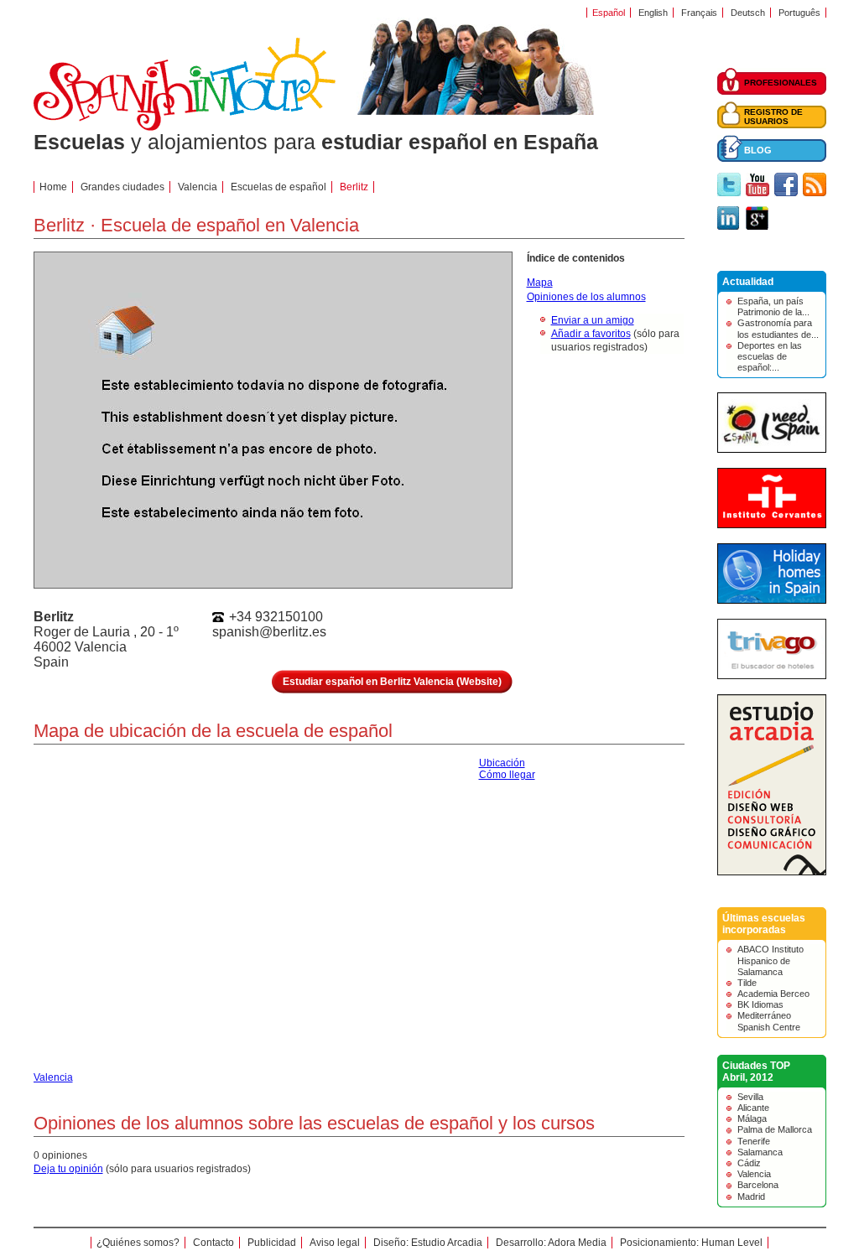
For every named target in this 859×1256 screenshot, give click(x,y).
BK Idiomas (760, 1004)
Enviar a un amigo (592, 320)
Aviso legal (335, 1242)
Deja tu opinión (68, 1169)
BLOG (758, 150)
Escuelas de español (278, 187)
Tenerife (753, 1141)
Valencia (754, 1174)
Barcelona (757, 1185)
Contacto (213, 1242)
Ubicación (502, 763)
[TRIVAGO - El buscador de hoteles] (771, 676)
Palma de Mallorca (774, 1129)
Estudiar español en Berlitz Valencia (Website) (392, 682)
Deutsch (748, 13)
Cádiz (749, 1163)
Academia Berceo (773, 994)
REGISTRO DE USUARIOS (773, 116)
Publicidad (271, 1242)
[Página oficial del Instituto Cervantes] (771, 525)
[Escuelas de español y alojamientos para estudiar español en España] (185, 127)
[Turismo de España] (771, 449)
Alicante (753, 1108)
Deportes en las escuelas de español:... (769, 356)
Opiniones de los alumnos (586, 297)
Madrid (751, 1196)
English (653, 13)
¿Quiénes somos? (138, 1242)
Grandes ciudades (122, 187)
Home (53, 187)
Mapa (540, 282)
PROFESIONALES (780, 82)
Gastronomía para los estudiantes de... (778, 328)
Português (799, 13)
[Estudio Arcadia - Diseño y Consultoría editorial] (771, 872)
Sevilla (750, 1097)
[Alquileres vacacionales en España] (771, 600)
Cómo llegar (507, 775)
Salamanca (760, 1152)
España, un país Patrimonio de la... (773, 306)
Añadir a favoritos (591, 334)
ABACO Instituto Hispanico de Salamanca (770, 960)
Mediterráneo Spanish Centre (768, 1020)
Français (699, 13)
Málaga (752, 1118)
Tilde (747, 983)
